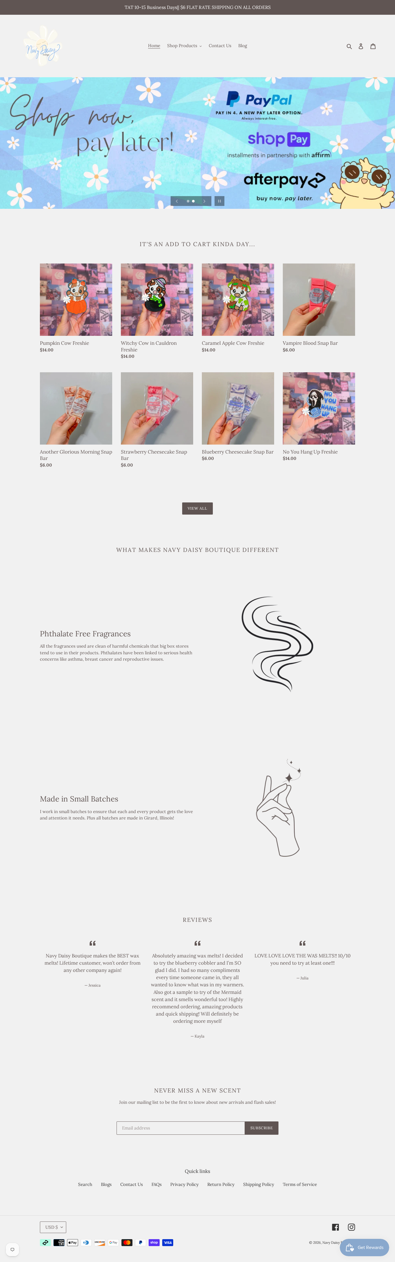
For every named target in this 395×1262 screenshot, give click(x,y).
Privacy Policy (184, 1184)
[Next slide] (204, 201)
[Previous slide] (177, 201)
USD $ (51, 1227)
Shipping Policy (258, 1184)
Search (85, 1184)
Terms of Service (300, 1184)
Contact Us (131, 1184)
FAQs (157, 1184)
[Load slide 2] (193, 201)
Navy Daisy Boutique (338, 1242)
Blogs (106, 1184)
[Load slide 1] (188, 201)
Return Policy (221, 1184)
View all (197, 508)
